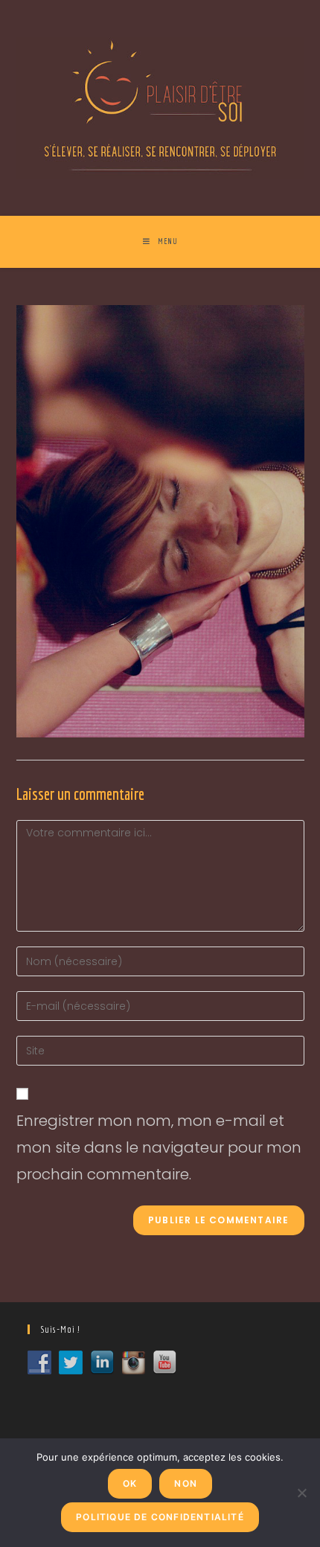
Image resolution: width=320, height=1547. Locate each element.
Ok (130, 1483)
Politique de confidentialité (160, 1516)
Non (185, 1483)
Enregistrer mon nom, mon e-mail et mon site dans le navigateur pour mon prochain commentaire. (158, 1147)
